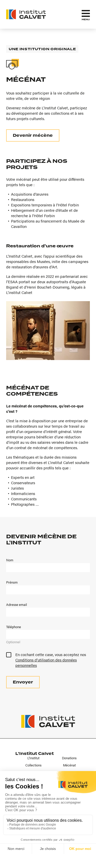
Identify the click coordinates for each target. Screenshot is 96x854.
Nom (9, 560)
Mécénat (69, 765)
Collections (33, 765)
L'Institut (33, 758)
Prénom (12, 582)
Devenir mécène (33, 135)
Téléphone (13, 627)
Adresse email (16, 605)
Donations (69, 758)
